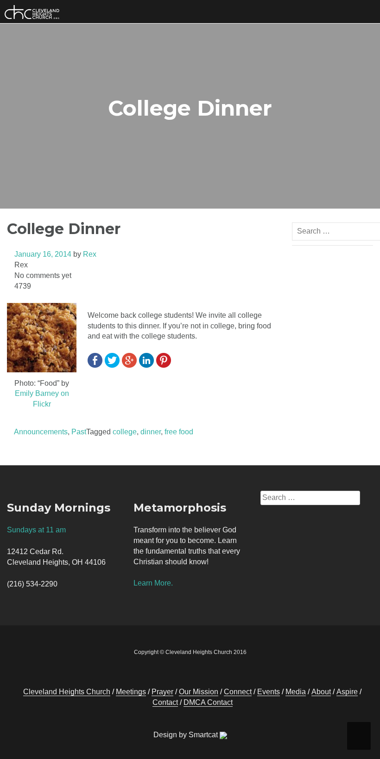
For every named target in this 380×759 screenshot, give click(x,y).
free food (179, 432)
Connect (238, 692)
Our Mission (198, 692)
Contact (165, 702)
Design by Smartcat (186, 735)
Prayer (162, 692)
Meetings (131, 692)
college (125, 432)
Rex (89, 254)
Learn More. (153, 583)
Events (268, 692)
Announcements (41, 432)
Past (78, 432)
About (321, 692)
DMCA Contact (208, 702)
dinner (150, 432)
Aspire (347, 692)
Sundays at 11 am (36, 530)
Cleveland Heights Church (66, 692)
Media (295, 692)
